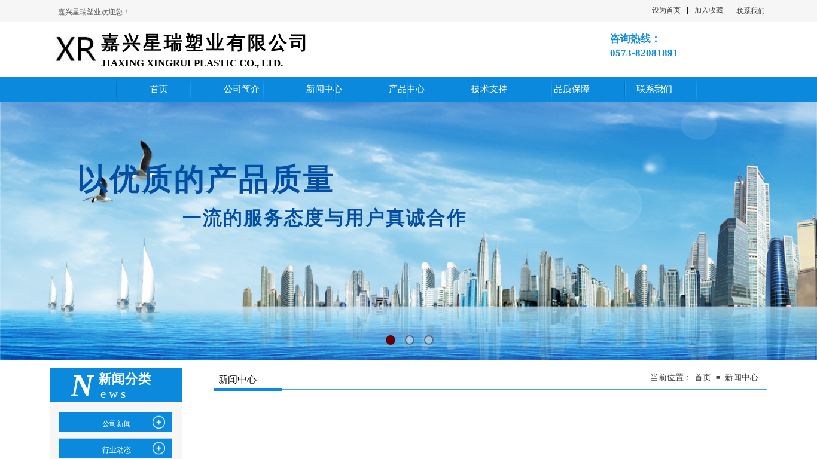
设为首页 (666, 10)
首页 (702, 377)
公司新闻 (116, 424)
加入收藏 (708, 10)
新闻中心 (741, 377)
